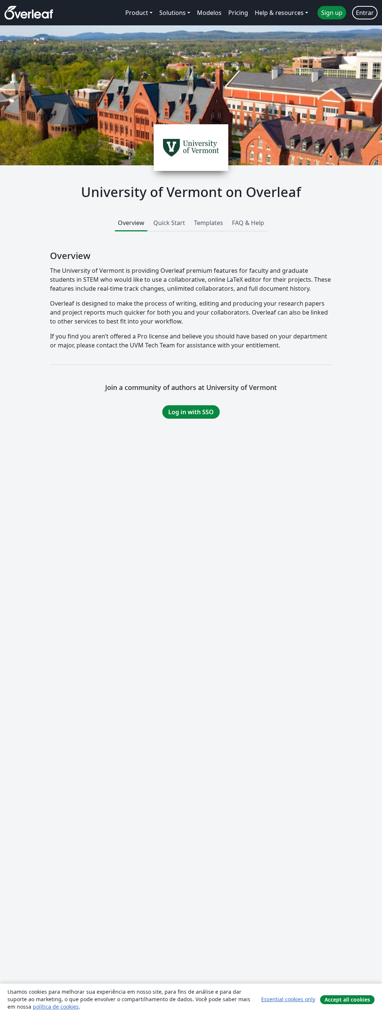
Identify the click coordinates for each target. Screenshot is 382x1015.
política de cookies (56, 1006)
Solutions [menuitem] (172, 13)
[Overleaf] (28, 12)
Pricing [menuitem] (238, 13)
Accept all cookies (347, 999)
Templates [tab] (208, 223)
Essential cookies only (288, 999)
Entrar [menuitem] (365, 13)
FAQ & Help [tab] (248, 223)
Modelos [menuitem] (209, 13)
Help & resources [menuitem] (279, 13)
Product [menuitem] (136, 13)
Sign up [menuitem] (331, 13)
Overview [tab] (131, 223)
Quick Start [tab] (169, 223)
